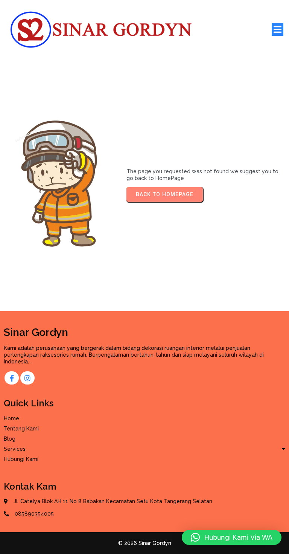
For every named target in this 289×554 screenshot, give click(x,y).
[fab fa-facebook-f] (12, 378)
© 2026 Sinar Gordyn (144, 543)
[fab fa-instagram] (27, 378)
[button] (231, 537)
